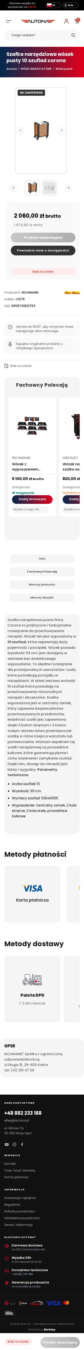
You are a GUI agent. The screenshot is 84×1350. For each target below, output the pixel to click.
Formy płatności (16, 1177)
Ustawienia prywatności (22, 1218)
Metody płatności (42, 585)
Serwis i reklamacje (18, 1225)
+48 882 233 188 (23, 1113)
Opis (42, 559)
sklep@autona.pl (16, 1120)
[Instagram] (14, 1144)
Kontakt (10, 1164)
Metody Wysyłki (42, 597)
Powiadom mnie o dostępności (43, 250)
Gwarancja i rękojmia (20, 1198)
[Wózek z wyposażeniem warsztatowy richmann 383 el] (32, 428)
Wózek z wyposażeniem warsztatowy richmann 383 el (32, 472)
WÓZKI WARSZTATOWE (36, 69)
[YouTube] (6, 1144)
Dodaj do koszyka (32, 499)
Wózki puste (64, 69)
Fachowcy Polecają (42, 572)
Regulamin (12, 1204)
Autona (11, 69)
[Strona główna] (38, 21)
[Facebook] (22, 1144)
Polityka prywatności (19, 1211)
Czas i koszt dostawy (19, 1170)
